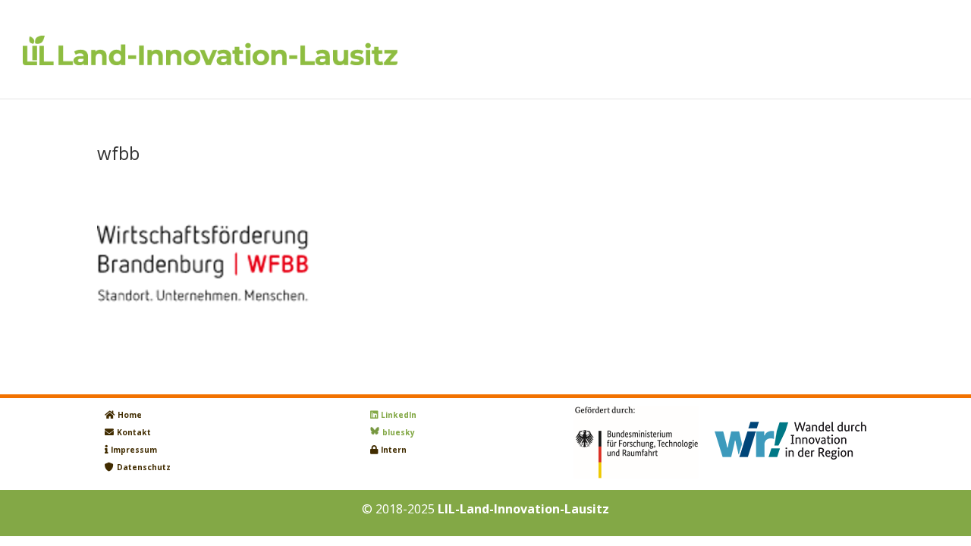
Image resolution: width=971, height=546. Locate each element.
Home (130, 415)
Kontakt (134, 432)
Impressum (134, 449)
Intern (394, 449)
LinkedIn (398, 415)
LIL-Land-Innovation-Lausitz (523, 508)
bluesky (398, 432)
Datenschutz (144, 467)
